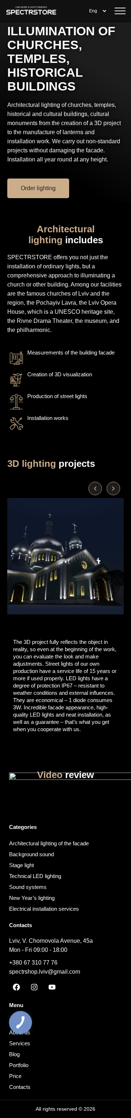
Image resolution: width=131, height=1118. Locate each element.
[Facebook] (16, 987)
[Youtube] (52, 987)
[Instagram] (34, 987)
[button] (95, 488)
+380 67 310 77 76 (33, 962)
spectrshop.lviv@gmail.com (44, 972)
